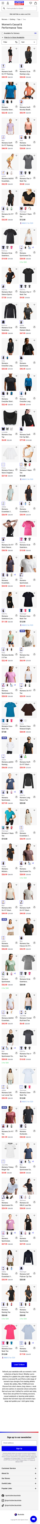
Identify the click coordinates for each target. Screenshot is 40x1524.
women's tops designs (12, 1381)
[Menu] (2, 3)
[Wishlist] (30, 3)
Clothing (12, 19)
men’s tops (18, 1399)
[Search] (4, 8)
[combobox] (19, 8)
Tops (18, 19)
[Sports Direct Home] (19, 3)
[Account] (7, 3)
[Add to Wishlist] (16, 48)
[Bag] (35, 3)
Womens (4, 19)
